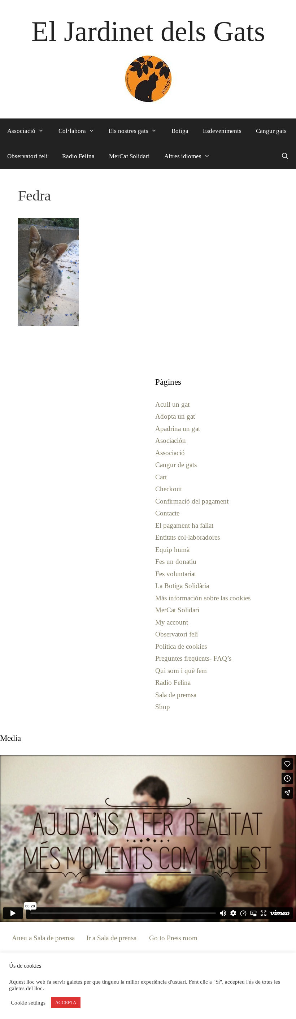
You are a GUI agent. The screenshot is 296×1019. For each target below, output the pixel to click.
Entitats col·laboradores (187, 537)
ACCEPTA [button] (65, 1002)
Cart (161, 477)
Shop (162, 707)
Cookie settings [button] (28, 1003)
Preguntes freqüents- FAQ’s (193, 658)
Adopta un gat (175, 416)
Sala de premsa (175, 695)
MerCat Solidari (129, 156)
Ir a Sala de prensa (111, 938)
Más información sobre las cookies (203, 598)
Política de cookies (181, 646)
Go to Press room (173, 938)
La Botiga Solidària (182, 586)
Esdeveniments (222, 131)
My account (171, 622)
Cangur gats (271, 131)
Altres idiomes (182, 156)
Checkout (168, 489)
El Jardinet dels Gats (148, 31)
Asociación (170, 440)
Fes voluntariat (175, 574)
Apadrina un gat (177, 428)
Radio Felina (78, 156)
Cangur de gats (176, 465)
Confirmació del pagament (191, 501)
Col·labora (72, 131)
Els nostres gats (128, 131)
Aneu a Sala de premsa (43, 938)
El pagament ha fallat (184, 525)
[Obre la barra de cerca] (285, 156)
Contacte (167, 513)
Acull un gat (172, 404)
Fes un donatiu (175, 561)
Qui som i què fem (181, 670)
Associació (21, 131)
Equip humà (172, 549)
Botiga (179, 131)
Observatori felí (27, 156)
